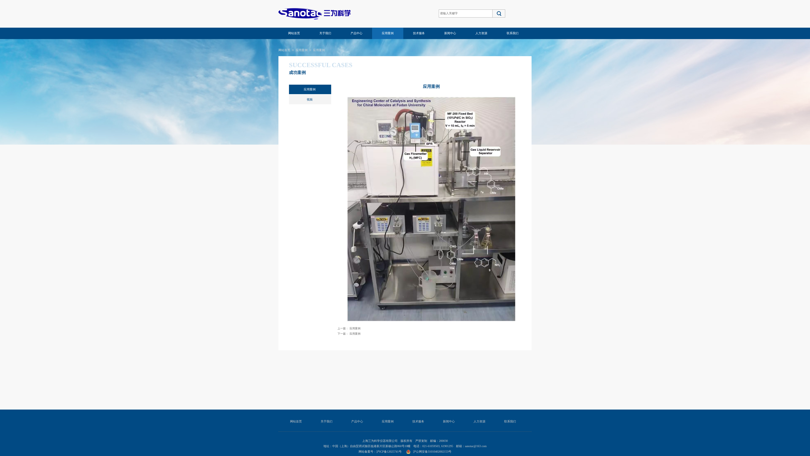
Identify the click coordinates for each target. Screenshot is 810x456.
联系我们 (512, 33)
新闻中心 (450, 33)
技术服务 (419, 33)
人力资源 (481, 33)
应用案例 (388, 33)
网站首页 (294, 33)
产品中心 (356, 33)
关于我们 (325, 33)
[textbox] (466, 14)
